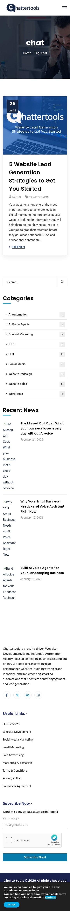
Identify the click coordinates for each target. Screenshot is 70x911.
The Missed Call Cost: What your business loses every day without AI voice (42, 428)
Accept (12, 904)
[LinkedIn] (28, 695)
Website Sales (36, 384)
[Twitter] (17, 695)
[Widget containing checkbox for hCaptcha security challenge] (32, 840)
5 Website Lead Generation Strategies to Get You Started (32, 177)
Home (27, 53)
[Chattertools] (23, 7)
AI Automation (36, 314)
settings (50, 897)
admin (16, 197)
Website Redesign (36, 374)
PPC (36, 344)
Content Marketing (36, 334)
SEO (36, 354)
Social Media (36, 364)
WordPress (36, 394)
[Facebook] (7, 695)
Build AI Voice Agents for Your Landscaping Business (42, 570)
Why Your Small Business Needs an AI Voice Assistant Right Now (42, 506)
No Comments (39, 197)
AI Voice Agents (36, 324)
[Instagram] (38, 695)
